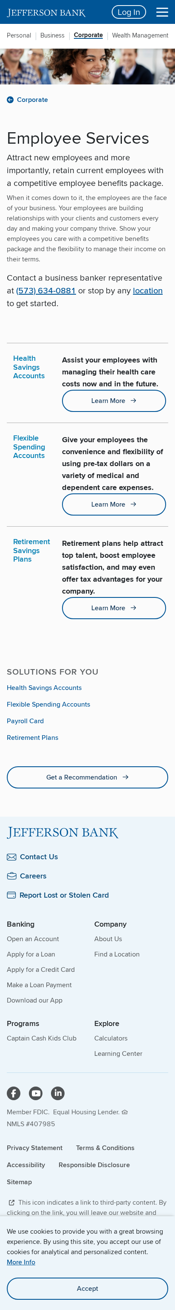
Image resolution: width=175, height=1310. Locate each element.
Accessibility (26, 1165)
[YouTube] (35, 1093)
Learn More (108, 401)
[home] (54, 11)
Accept (87, 1288)
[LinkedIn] (58, 1093)
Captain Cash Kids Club (41, 1038)
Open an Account (33, 939)
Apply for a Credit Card (41, 969)
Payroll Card (25, 721)
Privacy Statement (34, 1148)
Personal (19, 35)
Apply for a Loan (31, 954)
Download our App (34, 1000)
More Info (21, 1262)
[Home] (87, 833)
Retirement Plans (32, 737)
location (148, 290)
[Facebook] (13, 1093)
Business (52, 35)
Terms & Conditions (105, 1148)
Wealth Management (140, 35)
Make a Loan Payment (39, 985)
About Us (108, 939)
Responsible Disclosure (94, 1165)
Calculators (110, 1038)
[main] (87, 457)
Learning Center (118, 1053)
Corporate (88, 35)
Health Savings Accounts (44, 688)
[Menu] (162, 12)
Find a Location (117, 954)
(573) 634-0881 (46, 290)
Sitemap (19, 1182)
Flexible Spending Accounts (48, 704)
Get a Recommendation (81, 777)
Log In (129, 12)
